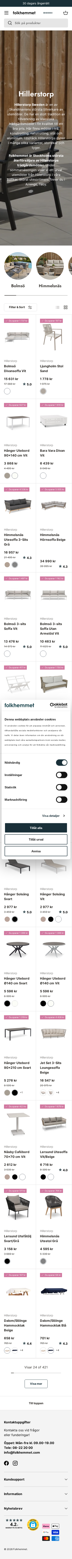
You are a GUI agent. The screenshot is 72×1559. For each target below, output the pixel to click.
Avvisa (36, 851)
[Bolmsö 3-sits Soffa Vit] (18, 594)
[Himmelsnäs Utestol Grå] (54, 1207)
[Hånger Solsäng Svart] (18, 865)
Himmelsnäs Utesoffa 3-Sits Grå (16, 539)
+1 (21, 1092)
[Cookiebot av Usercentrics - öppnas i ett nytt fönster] (50, 705)
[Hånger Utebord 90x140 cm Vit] (18, 421)
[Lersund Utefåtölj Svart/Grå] (18, 1207)
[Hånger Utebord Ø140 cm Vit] (54, 949)
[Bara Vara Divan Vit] (54, 421)
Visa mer (36, 1383)
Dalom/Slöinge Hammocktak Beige (15, 1325)
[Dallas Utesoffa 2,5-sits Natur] (54, 683)
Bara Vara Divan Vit (52, 453)
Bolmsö (18, 286)
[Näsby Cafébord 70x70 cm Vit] (18, 1122)
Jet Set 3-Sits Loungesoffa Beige (50, 1067)
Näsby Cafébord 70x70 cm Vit (16, 1154)
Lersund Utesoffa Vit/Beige (53, 1154)
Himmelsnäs (50, 286)
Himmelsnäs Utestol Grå (49, 1238)
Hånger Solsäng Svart (16, 896)
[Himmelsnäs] (50, 266)
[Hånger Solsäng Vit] (54, 865)
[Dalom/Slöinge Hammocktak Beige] (18, 1291)
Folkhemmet (20, 1549)
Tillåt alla (36, 827)
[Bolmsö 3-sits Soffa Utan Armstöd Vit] (54, 594)
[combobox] (36, 23)
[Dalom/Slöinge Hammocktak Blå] (54, 1291)
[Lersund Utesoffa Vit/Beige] (54, 1122)
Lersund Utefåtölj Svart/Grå (17, 1238)
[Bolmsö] (18, 266)
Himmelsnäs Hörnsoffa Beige (53, 537)
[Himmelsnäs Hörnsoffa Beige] (54, 505)
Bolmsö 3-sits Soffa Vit (15, 626)
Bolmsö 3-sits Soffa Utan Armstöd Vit (51, 628)
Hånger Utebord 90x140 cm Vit (16, 453)
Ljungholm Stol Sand (51, 368)
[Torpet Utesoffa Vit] (18, 683)
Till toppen (36, 1403)
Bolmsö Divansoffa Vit (15, 368)
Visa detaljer (51, 815)
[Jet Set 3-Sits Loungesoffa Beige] (54, 1033)
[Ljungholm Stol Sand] (54, 337)
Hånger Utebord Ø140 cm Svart (16, 980)
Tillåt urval (36, 839)
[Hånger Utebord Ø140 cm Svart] (18, 949)
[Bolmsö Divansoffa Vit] (18, 337)
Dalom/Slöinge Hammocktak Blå (53, 1323)
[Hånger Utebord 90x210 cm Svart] (18, 1033)
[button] (65, 12)
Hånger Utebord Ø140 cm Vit (52, 980)
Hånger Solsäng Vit (52, 896)
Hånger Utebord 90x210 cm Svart (17, 1065)
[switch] (61, 775)
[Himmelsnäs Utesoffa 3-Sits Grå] (18, 505)
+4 (57, 1092)
